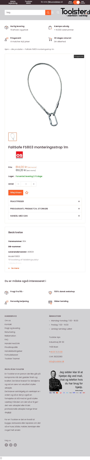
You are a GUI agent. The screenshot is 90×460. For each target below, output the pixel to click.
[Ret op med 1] (33, 184)
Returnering (10, 332)
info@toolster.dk (56, 361)
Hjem (7, 49)
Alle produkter (17, 49)
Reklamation (10, 335)
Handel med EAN (12, 343)
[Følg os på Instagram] (10, 445)
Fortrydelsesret (11, 354)
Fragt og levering (12, 328)
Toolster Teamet (12, 358)
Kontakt (8, 324)
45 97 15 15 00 (56, 351)
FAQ (6, 339)
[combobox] (25, 12)
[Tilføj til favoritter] (27, 192)
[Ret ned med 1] (18, 184)
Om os (8, 320)
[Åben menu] (52, 12)
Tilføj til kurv (16, 192)
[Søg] (48, 12)
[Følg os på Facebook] (6, 445)
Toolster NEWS (28, 2)
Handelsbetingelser (13, 351)
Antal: (11, 184)
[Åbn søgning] (58, 12)
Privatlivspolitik (11, 347)
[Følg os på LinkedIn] (15, 445)
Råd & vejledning (12, 2)
